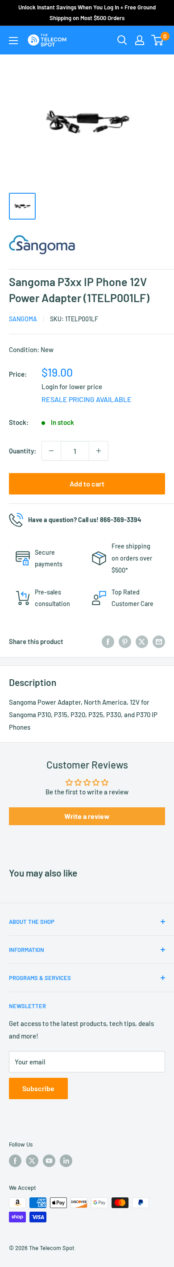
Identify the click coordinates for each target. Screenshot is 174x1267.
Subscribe (38, 1088)
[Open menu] (13, 40)
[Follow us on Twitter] (32, 1161)
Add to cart (87, 483)
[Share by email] (159, 641)
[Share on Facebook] (108, 641)
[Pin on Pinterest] (125, 641)
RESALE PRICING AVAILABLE (86, 399)
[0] (157, 40)
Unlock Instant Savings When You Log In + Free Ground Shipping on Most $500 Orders (87, 12)
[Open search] (122, 40)
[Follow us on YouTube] (49, 1161)
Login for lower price (71, 386)
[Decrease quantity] (51, 450)
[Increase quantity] (98, 450)
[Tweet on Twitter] (142, 641)
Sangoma (23, 319)
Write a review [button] (87, 816)
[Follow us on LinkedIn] (66, 1161)
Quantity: (22, 451)
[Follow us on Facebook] (15, 1161)
